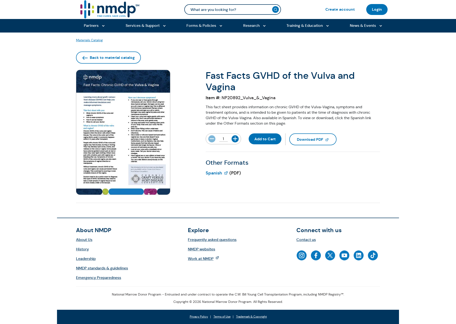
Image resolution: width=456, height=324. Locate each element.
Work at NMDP (206, 258)
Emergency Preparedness (98, 277)
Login (377, 9)
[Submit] (275, 9)
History (82, 249)
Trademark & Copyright (251, 316)
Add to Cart (265, 138)
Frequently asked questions (212, 239)
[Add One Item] (235, 138)
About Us (84, 239)
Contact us (306, 239)
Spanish (217, 173)
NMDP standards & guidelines (102, 268)
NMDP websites (201, 249)
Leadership (86, 258)
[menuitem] (340, 9)
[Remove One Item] (211, 138)
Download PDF (317, 139)
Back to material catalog (112, 57)
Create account (340, 9)
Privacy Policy (199, 316)
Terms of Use (222, 316)
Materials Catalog (89, 40)
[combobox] (232, 9)
